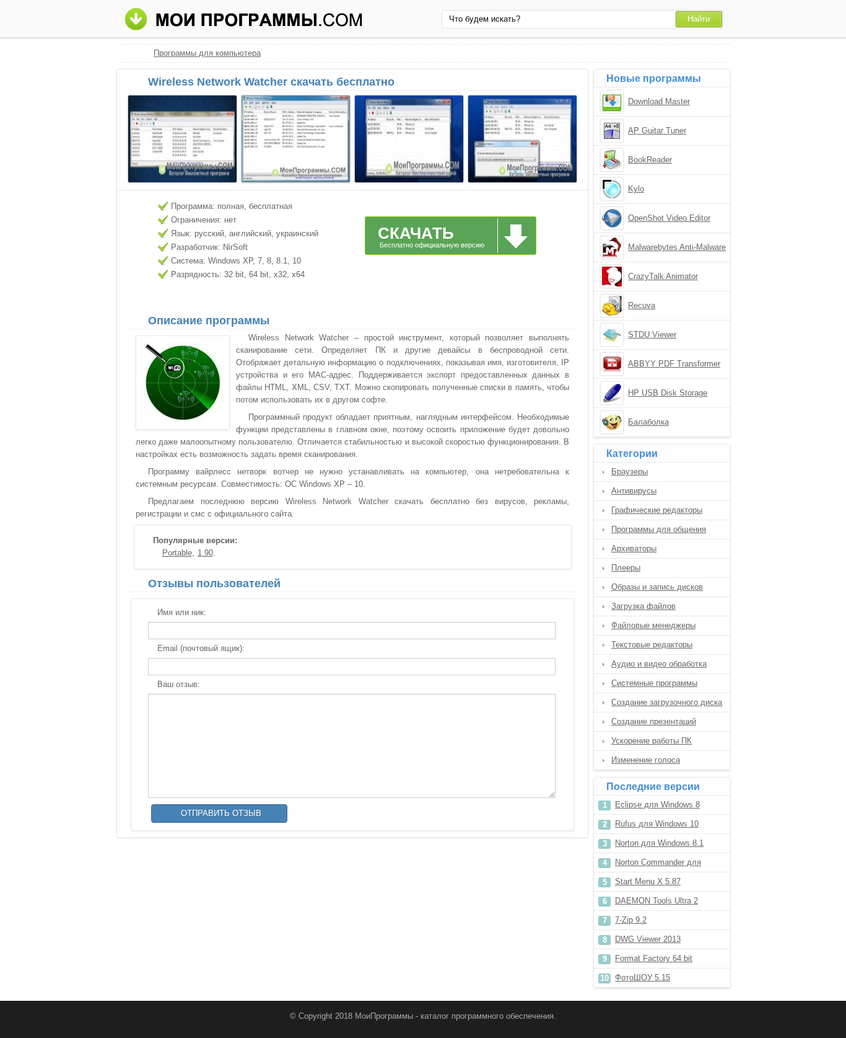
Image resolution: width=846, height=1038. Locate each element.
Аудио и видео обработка (659, 663)
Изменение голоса (645, 760)
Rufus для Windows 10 (657, 823)
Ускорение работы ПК (651, 740)
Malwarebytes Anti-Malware (677, 247)
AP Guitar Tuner (657, 130)
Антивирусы (633, 490)
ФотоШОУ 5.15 (642, 977)
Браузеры (629, 471)
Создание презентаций (653, 721)
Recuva (641, 305)
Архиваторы (633, 548)
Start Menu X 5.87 (648, 881)
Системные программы (654, 683)
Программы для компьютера (207, 53)
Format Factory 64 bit (653, 958)
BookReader (650, 159)
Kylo (636, 188)
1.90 (205, 552)
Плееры (625, 567)
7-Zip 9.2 (631, 920)
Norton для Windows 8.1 (659, 843)
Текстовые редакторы (651, 644)
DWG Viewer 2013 (648, 939)
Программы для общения (658, 529)
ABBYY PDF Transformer (674, 363)
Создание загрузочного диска (666, 702)
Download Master (659, 101)
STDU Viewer (652, 334)
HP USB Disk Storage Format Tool (667, 393)
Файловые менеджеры (653, 625)
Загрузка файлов (643, 606)
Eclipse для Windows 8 (657, 804)
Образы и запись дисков (657, 587)
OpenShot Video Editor (669, 218)
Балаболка (648, 422)
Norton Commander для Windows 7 (658, 865)
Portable (177, 552)
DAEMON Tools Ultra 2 (656, 900)
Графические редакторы (656, 510)
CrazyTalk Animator (663, 276)
